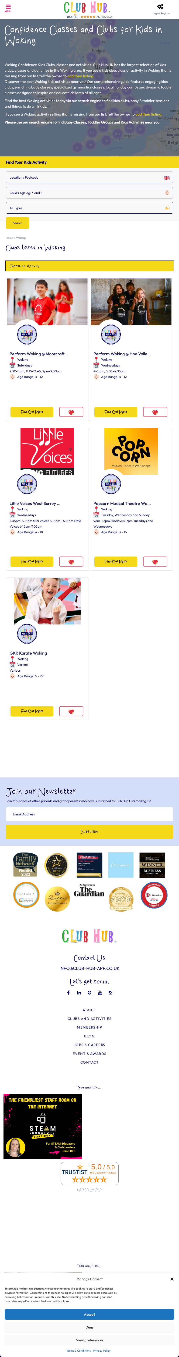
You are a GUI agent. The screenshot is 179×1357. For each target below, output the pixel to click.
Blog (89, 1036)
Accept (89, 1314)
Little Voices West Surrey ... (35, 503)
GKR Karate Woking (28, 653)
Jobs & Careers (89, 1045)
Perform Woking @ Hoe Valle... (122, 353)
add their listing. (148, 114)
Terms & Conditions (78, 1350)
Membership (89, 1027)
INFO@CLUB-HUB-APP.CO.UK (89, 968)
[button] (172, 1279)
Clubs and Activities (90, 1018)
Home (9, 238)
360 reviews (104, 17)
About (89, 1010)
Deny (90, 1327)
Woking (22, 359)
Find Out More (32, 412)
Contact (89, 1062)
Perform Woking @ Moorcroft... (39, 353)
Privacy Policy (101, 1350)
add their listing (80, 76)
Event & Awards (90, 1053)
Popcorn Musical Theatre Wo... (122, 503)
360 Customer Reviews (103, 1172)
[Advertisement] (89, 1228)
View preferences (89, 1340)
